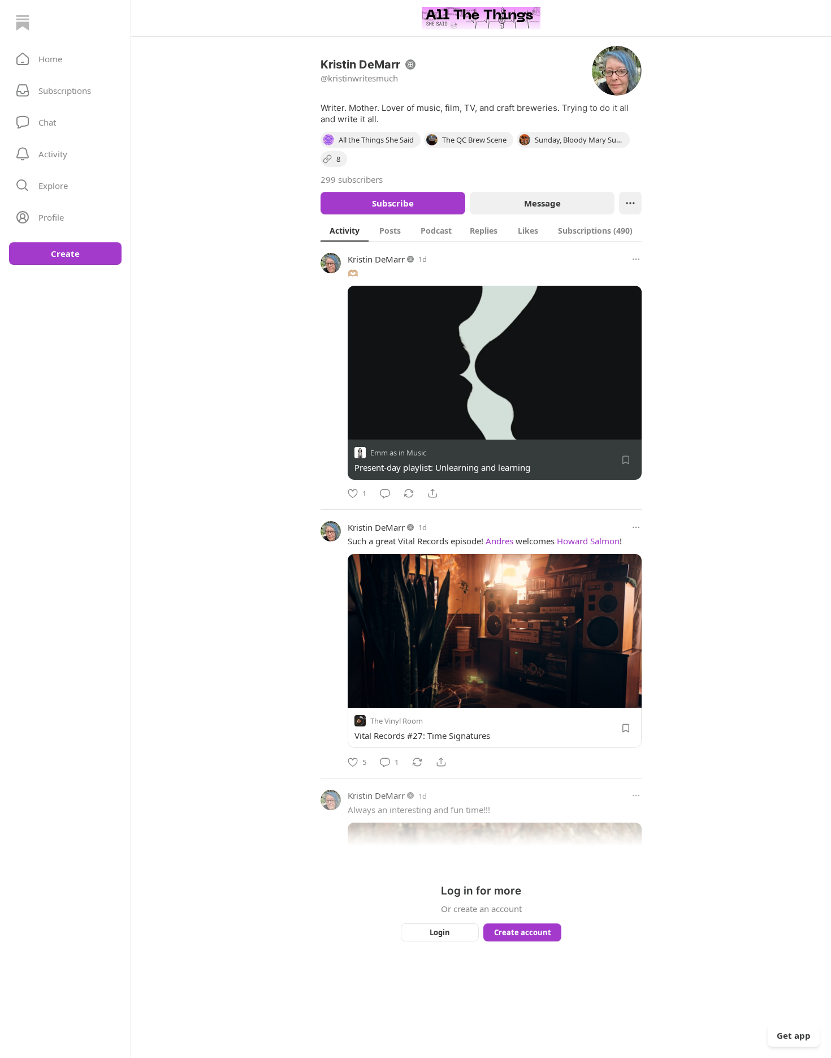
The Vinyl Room (396, 721)
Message (542, 203)
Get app (794, 1035)
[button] (65, 58)
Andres (499, 541)
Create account (522, 932)
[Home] (22, 22)
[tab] (345, 230)
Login (440, 932)
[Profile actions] (630, 203)
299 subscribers (352, 179)
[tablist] (481, 230)
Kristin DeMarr (376, 259)
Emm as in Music (398, 453)
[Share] (432, 493)
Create (65, 253)
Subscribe (393, 203)
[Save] (626, 460)
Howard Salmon (588, 541)
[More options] (636, 259)
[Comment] (385, 493)
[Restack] (408, 493)
